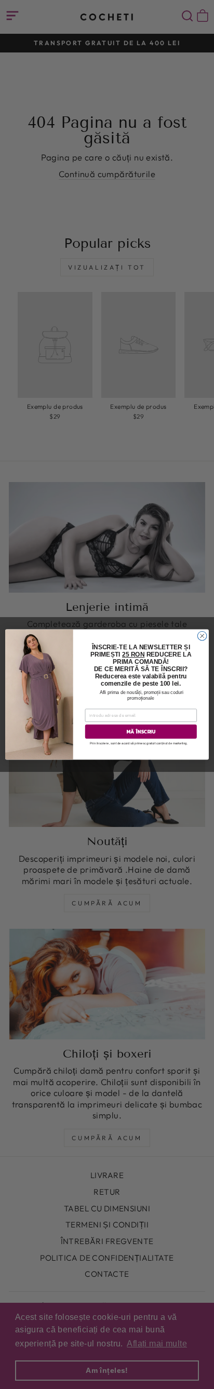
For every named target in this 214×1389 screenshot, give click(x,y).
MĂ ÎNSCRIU (140, 732)
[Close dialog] (202, 635)
